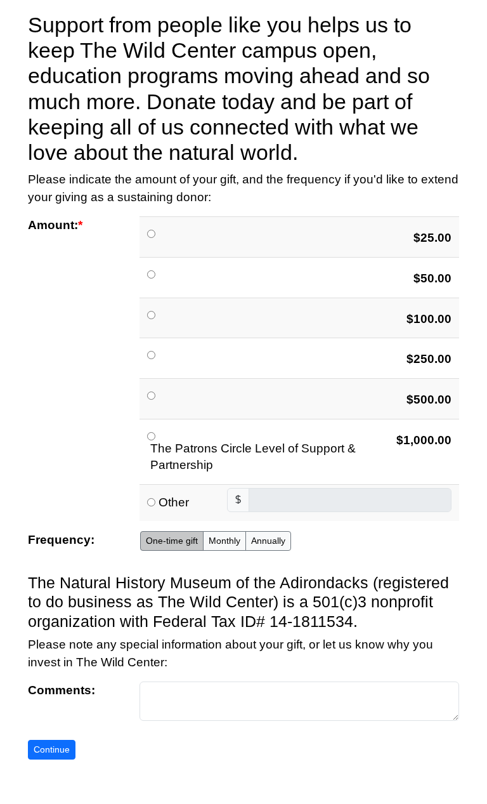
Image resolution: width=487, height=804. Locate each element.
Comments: (61, 690)
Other (174, 502)
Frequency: (61, 539)
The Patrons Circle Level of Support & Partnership (253, 457)
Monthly (224, 541)
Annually (268, 541)
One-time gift (172, 541)
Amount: (53, 225)
